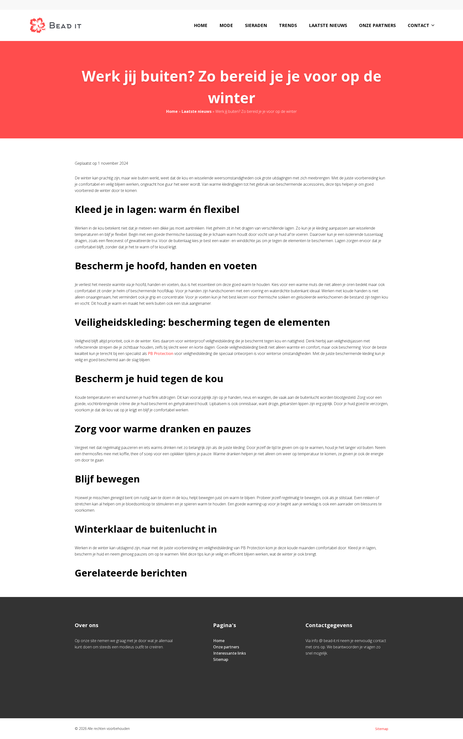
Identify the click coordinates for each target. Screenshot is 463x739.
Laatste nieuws (328, 25)
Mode (226, 25)
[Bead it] (55, 25)
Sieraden (256, 25)
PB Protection (160, 353)
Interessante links (229, 653)
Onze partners (377, 25)
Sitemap (220, 659)
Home (200, 25)
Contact (418, 25)
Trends (288, 25)
